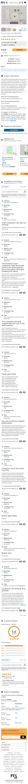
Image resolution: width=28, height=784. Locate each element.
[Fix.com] (3, 2)
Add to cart (19, 50)
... (12, 120)
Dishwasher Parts (20, 763)
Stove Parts (7, 766)
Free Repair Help (5, 744)
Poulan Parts (6, 761)
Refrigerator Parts (14, 764)
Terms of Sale (18, 782)
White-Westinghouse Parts (9, 763)
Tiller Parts (22, 771)
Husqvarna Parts (19, 756)
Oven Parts (13, 766)
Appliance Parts (18, 768)
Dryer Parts (21, 764)
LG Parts (21, 757)
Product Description (7, 70)
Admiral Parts (10, 752)
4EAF (16, 718)
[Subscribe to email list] (23, 737)
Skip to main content (14, 11)
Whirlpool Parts (20, 761)
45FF (16, 713)
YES (20, 235)
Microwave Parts (9, 768)
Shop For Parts (5, 747)
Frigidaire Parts (7, 756)
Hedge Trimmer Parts (8, 771)
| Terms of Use (9, 782)
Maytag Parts (7, 759)
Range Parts (19, 766)
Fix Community (5, 750)
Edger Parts (16, 771)
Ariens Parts (17, 752)
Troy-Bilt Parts (13, 761)
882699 (5, 207)
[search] (20, 3)
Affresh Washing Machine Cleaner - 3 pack (8, 159)
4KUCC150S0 (18, 723)
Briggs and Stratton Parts (10, 754)
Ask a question (14, 130)
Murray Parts (20, 759)
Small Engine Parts (18, 769)
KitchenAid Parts (14, 757)
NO (24, 235)
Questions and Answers (19, 70)
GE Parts (13, 756)
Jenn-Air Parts (7, 757)
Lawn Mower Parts (9, 769)
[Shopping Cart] (25, 3)
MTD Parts (13, 759)
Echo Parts (19, 754)
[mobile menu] (7, 3)
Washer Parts (6, 764)
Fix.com (3, 742)
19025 (16, 706)
